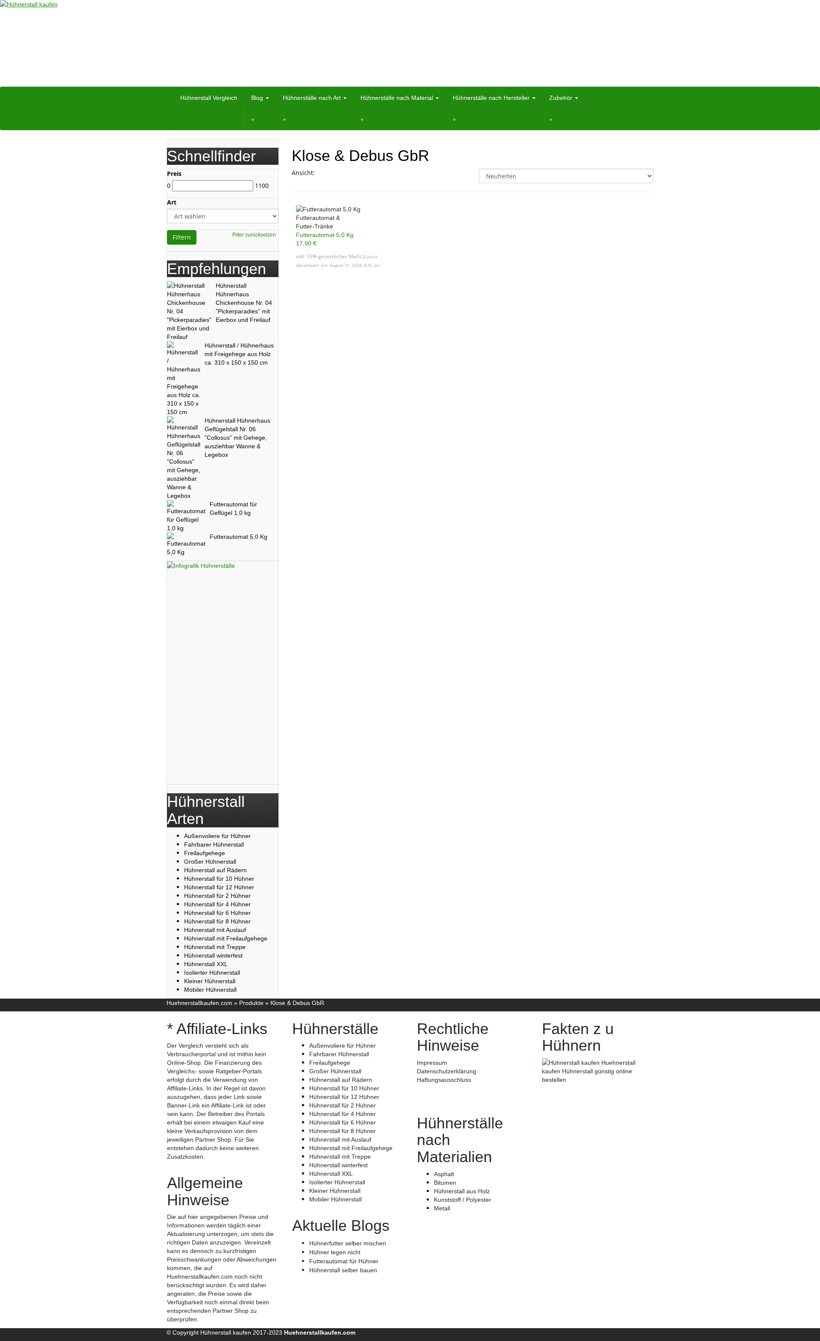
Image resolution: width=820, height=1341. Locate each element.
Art (171, 202)
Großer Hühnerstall (210, 861)
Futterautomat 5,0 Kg (325, 234)
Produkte (251, 1002)
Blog (258, 97)
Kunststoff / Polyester (462, 1199)
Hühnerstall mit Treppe (215, 947)
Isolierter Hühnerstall (212, 972)
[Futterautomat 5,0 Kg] (347, 209)
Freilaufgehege (204, 853)
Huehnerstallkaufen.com (199, 1002)
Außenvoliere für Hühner (217, 836)
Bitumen (445, 1182)
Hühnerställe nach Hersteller (492, 97)
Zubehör (561, 97)
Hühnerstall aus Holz (462, 1191)
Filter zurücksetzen (254, 235)
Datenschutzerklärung (446, 1071)
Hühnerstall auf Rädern (215, 870)
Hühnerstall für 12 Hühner (219, 887)
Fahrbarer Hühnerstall (214, 844)
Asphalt (444, 1174)
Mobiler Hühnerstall (210, 989)
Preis (174, 173)
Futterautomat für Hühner (343, 1261)
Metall (442, 1208)
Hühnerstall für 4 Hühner (217, 904)
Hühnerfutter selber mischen (347, 1243)
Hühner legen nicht (334, 1252)
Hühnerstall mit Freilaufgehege (225, 938)
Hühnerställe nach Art (313, 97)
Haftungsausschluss (444, 1079)
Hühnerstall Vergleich (208, 97)
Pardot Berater (437, 1088)
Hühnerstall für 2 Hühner (217, 895)
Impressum (432, 1062)
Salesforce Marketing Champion (460, 1096)
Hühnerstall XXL (206, 964)
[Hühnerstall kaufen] (410, 43)
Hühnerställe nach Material (397, 97)
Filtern (182, 237)
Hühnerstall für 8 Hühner (217, 921)
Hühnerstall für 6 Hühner (217, 912)
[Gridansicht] (326, 173)
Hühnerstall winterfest (213, 955)
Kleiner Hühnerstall (209, 981)
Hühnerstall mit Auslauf (215, 929)
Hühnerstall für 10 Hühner (219, 878)
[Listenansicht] (343, 173)
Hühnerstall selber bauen (343, 1270)
